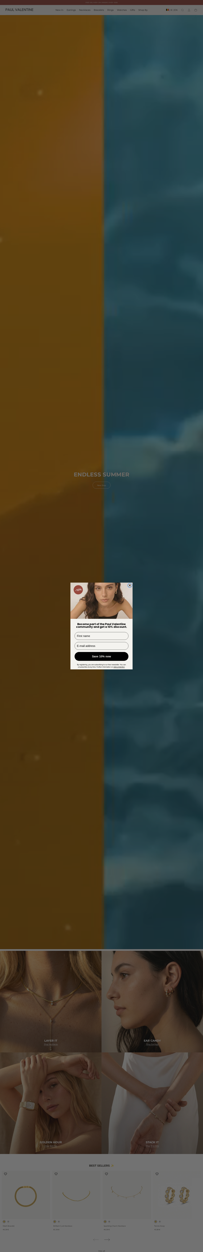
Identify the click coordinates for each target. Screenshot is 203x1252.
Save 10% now (101, 656)
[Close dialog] (130, 585)
